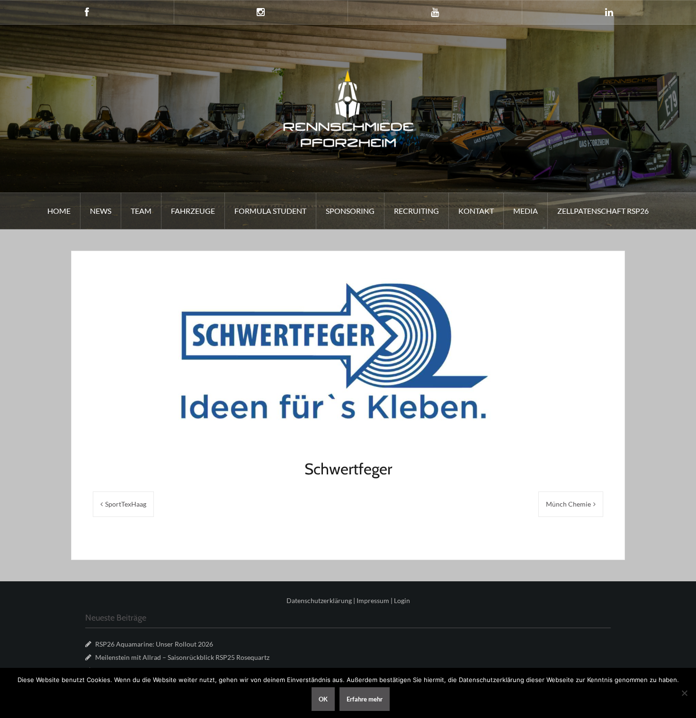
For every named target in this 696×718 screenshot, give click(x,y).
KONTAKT (476, 210)
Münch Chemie (568, 504)
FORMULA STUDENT (270, 210)
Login (402, 600)
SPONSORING (350, 210)
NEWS (100, 210)
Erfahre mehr (365, 699)
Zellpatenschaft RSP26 (603, 210)
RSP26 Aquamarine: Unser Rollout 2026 (154, 644)
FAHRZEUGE (193, 210)
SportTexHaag (125, 504)
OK (323, 699)
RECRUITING (416, 210)
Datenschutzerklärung (319, 600)
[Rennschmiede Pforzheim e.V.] (348, 108)
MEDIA (525, 210)
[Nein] (684, 693)
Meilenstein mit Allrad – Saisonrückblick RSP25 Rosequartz (182, 657)
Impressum (373, 600)
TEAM (141, 210)
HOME (59, 210)
